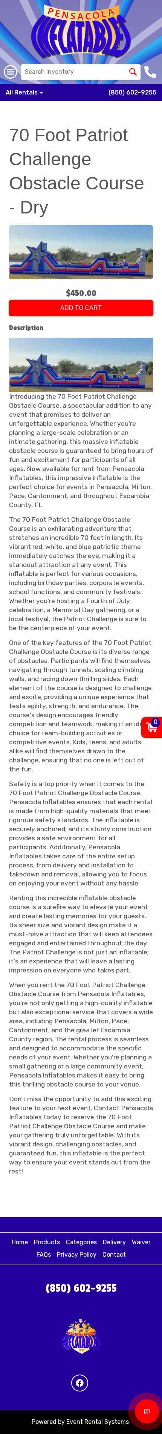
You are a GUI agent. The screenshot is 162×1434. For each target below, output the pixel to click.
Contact (114, 1254)
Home (20, 1242)
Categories (81, 1242)
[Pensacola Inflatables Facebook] (79, 1383)
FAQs (44, 1254)
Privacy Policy (76, 1254)
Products (47, 1242)
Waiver (141, 1242)
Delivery (114, 1242)
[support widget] (147, 1411)
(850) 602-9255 (132, 92)
